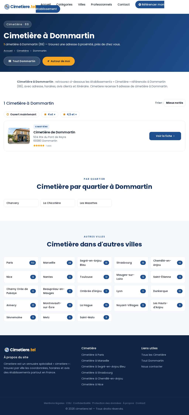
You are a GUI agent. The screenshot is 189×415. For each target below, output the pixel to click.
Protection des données (106, 403)
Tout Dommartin (24, 61)
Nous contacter (151, 366)
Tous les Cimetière (153, 355)
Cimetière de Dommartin (54, 132)
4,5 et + (72, 114)
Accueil (46, 4)
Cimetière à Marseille (95, 361)
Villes (81, 4)
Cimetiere (23, 7)
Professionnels (101, 4)
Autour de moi (60, 61)
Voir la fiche (164, 136)
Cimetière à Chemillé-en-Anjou (102, 378)
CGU (68, 403)
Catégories (64, 4)
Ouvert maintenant (23, 114)
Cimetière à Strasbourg (97, 372)
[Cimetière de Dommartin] (19, 136)
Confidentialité (82, 403)
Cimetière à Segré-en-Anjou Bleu (103, 366)
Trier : (159, 103)
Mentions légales (54, 403)
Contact (124, 4)
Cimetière (23, 50)
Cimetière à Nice (92, 384)
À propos (128, 403)
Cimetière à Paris (92, 355)
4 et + (51, 114)
